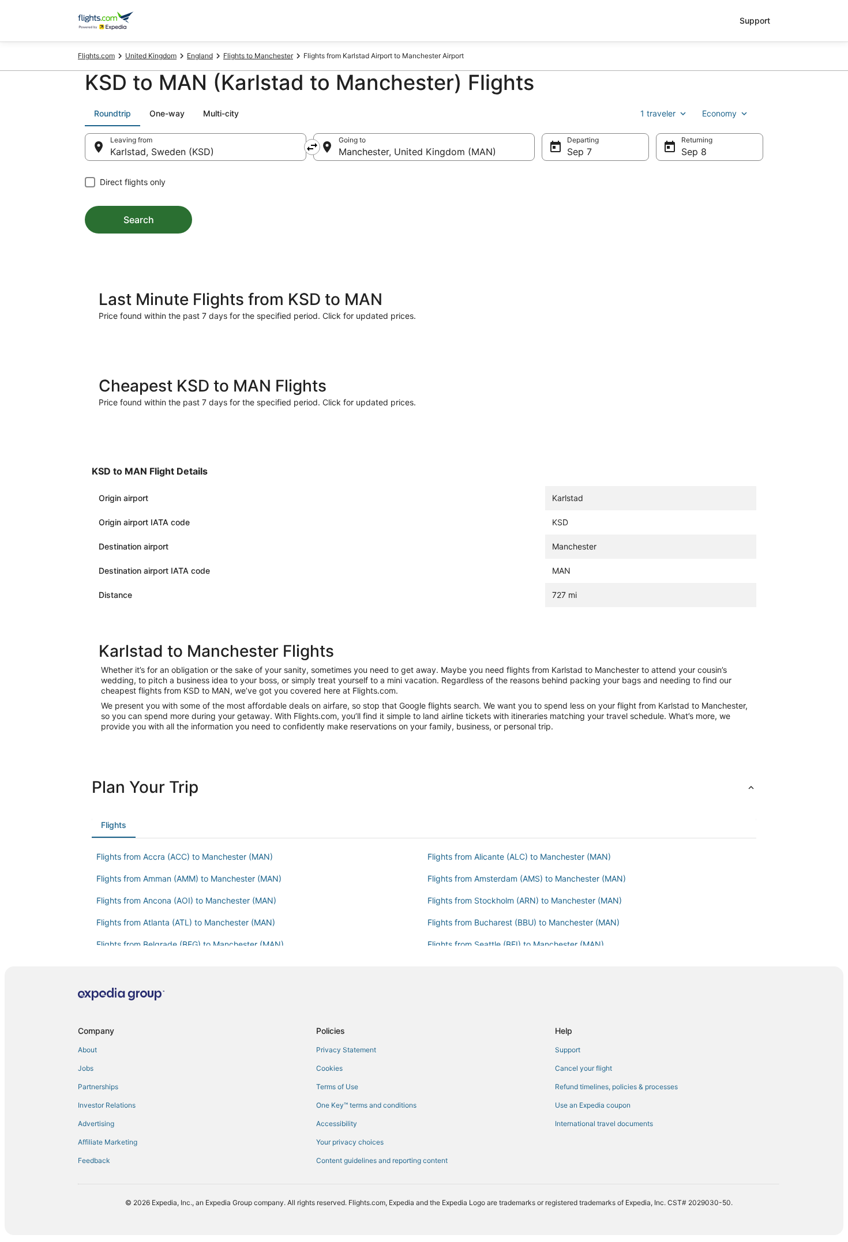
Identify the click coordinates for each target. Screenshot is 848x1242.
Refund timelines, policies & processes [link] (616, 1086)
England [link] (200, 55)
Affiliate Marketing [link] (107, 1142)
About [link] (87, 1049)
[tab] (112, 113)
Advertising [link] (96, 1123)
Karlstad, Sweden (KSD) (162, 151)
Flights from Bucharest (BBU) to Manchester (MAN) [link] (523, 922)
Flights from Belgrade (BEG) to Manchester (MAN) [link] (190, 944)
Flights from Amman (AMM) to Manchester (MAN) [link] (189, 878)
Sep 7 (579, 151)
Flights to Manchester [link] (258, 55)
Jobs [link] (85, 1068)
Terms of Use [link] (337, 1086)
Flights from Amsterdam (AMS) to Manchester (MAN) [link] (526, 878)
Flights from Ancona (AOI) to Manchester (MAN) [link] (186, 900)
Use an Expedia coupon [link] (593, 1105)
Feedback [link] (94, 1160)
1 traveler (658, 113)
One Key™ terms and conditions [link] (366, 1105)
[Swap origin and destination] (312, 147)
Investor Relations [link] (107, 1105)
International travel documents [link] (604, 1123)
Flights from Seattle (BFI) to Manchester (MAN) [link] (515, 944)
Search (138, 219)
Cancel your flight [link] (583, 1068)
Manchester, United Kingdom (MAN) (417, 151)
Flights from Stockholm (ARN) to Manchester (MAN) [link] (524, 900)
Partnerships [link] (98, 1086)
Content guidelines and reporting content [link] (382, 1160)
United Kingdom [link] (151, 55)
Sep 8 (694, 151)
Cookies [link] (329, 1068)
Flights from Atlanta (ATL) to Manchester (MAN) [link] (185, 922)
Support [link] (567, 1049)
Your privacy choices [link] (350, 1142)
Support (755, 20)
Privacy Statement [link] (346, 1049)
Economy (719, 113)
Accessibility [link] (336, 1123)
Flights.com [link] (96, 55)
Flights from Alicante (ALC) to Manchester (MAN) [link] (519, 856)
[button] (424, 787)
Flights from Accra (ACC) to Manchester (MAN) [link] (184, 856)
